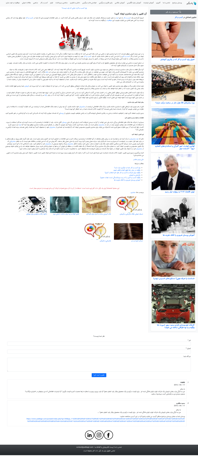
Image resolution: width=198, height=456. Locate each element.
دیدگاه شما (187, 356)
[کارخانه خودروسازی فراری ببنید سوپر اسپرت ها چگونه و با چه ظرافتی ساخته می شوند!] (173, 303)
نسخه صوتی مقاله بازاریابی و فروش (131, 214)
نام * (189, 340)
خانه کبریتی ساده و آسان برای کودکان (98, 214)
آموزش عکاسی (120, 3)
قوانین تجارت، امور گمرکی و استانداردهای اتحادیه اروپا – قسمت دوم (174, 147)
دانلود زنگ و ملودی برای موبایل (36, 214)
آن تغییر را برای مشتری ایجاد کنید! (130, 14)
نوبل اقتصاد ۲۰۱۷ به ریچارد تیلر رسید (179, 191)
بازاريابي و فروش (105, 241)
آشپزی (158, 3)
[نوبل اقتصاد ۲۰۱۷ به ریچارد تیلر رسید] (173, 172)
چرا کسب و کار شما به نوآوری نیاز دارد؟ (127, 167)
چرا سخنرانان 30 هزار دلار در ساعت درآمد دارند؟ (175, 102)
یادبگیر (189, 3)
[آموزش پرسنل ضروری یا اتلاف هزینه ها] (173, 215)
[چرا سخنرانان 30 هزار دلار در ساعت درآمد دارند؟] (173, 83)
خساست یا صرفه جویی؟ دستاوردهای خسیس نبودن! (173, 278)
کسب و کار (44, 3)
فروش (27, 86)
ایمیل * (188, 348)
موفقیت (109, 20)
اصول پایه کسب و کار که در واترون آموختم (177, 59)
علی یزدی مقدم (139, 159)
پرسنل (62, 113)
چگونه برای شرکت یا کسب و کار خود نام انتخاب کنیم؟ (122, 172)
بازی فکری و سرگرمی (105, 3)
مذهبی (35, 3)
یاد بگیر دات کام (98, 451)
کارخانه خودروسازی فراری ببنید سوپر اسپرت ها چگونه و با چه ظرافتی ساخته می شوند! (175, 326)
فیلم (51, 3)
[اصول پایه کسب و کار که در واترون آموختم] (173, 40)
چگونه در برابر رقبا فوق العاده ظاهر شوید (126, 170)
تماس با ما (166, 3)
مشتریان (82, 106)
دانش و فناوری (75, 3)
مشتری (133, 192)
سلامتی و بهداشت (61, 3)
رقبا (47, 72)
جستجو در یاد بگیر (172, 12)
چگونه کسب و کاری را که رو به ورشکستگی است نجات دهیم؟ (120, 177)
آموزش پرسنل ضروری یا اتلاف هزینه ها (178, 235)
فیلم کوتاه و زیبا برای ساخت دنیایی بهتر (66, 214)
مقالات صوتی (26, 3)
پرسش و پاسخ (177, 3)
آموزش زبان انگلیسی (134, 3)
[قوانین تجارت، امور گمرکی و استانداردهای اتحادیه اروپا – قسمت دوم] (173, 126)
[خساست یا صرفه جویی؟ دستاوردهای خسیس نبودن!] (173, 259)
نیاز (117, 18)
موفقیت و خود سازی (13, 3)
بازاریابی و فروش (134, 175)
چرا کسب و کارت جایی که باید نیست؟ (74, 8)
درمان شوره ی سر (137, 241)
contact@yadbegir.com (84, 447)
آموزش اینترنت (148, 3)
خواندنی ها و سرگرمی (89, 3)
